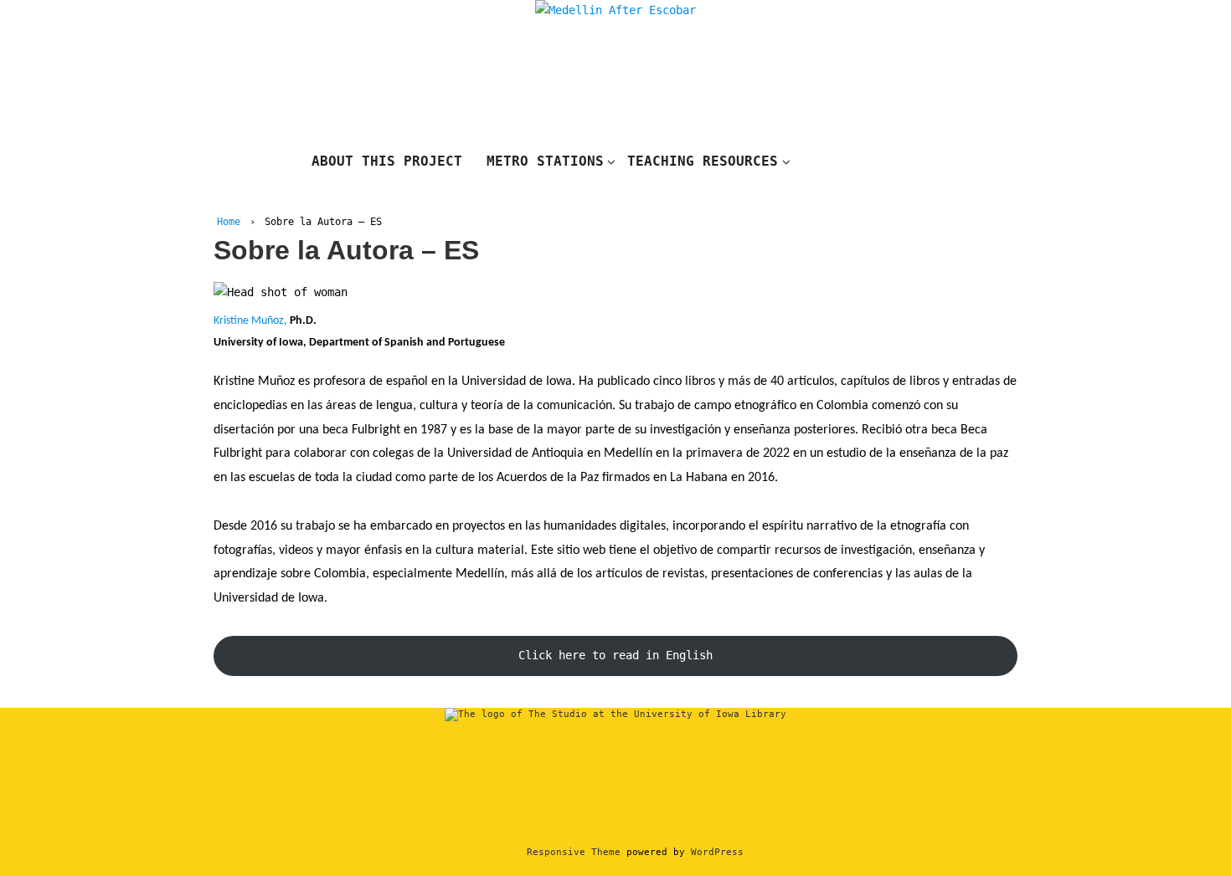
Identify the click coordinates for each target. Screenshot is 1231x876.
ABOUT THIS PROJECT (387, 161)
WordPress (717, 852)
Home (228, 222)
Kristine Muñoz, (252, 321)
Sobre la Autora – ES (346, 250)
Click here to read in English (615, 655)
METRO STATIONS (545, 161)
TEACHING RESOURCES (702, 161)
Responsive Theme (574, 852)
